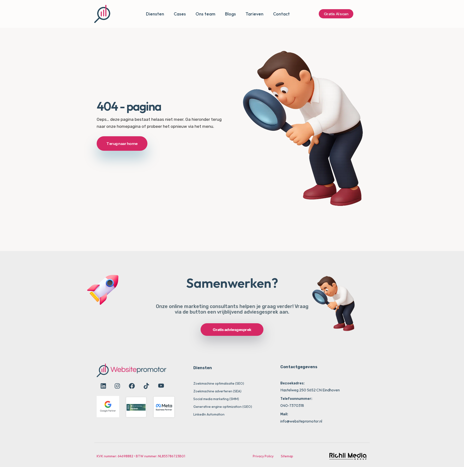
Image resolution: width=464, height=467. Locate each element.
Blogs (230, 14)
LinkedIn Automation (209, 414)
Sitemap (287, 456)
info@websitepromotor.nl (301, 421)
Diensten (155, 14)
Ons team (205, 14)
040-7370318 (292, 405)
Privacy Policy (263, 456)
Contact (281, 14)
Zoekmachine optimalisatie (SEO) (218, 383)
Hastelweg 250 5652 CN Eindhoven (310, 390)
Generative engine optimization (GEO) (222, 406)
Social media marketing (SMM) (216, 399)
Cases (180, 14)
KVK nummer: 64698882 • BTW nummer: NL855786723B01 (141, 456)
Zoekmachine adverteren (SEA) (217, 391)
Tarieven (254, 14)
